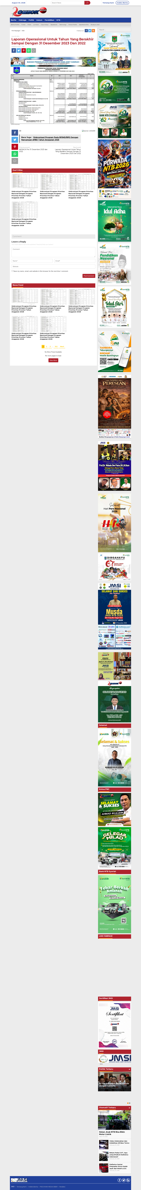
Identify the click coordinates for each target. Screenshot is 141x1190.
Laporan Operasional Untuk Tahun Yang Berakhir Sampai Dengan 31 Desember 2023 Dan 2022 (68, 150)
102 (56, 347)
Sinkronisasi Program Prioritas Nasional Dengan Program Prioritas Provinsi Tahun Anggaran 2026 (24, 309)
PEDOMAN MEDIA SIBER (49, 1187)
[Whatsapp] (28, 50)
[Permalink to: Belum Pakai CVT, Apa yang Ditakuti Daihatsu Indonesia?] (103, 1156)
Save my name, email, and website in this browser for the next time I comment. (40, 271)
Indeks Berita (33, 1187)
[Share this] (14, 50)
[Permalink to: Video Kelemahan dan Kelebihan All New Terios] (103, 1145)
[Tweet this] (19, 50)
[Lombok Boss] (29, 11)
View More (53, 360)
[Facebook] (86, 31)
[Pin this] (23, 50)
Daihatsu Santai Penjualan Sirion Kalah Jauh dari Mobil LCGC (118, 1166)
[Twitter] (90, 31)
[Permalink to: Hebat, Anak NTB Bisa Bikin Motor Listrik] (114, 1120)
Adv (23, 46)
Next (62, 347)
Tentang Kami (22, 1187)
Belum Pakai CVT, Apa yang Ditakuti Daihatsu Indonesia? (118, 1155)
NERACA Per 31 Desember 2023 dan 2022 (33, 149)
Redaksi (62, 1187)
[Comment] (34, 50)
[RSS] (93, 31)
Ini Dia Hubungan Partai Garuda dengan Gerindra (114, 1084)
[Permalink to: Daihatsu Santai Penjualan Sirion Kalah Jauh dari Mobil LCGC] (103, 1168)
